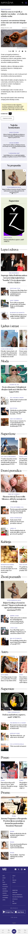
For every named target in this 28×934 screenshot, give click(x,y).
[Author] (14, 220)
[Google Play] (8, 912)
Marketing (15, 890)
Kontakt (14, 903)
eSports (5, 893)
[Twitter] (18, 869)
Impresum (14, 892)
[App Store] (20, 912)
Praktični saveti (6, 9)
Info (4, 875)
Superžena (5, 891)
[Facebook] (15, 869)
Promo (14, 816)
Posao (3, 780)
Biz (3, 880)
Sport (4, 878)
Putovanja (5, 886)
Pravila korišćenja (17, 894)
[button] (12, 193)
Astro (21, 675)
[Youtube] (24, 869)
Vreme (14, 882)
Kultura (4, 889)
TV (13, 878)
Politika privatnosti (17, 897)
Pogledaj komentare (7, 118)
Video (13, 875)
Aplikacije (14, 899)
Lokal (4, 899)
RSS (13, 901)
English (14, 880)
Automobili (5, 897)
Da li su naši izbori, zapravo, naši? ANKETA (14, 240)
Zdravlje (5, 884)
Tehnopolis (5, 895)
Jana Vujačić (8, 237)
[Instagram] (21, 869)
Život (4, 882)
